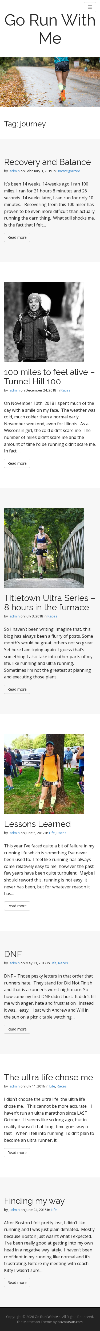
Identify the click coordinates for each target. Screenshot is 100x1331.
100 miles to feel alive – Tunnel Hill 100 (49, 376)
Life (52, 832)
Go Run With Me (50, 29)
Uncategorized (68, 170)
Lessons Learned (37, 824)
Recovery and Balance (47, 162)
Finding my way (34, 1201)
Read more (17, 237)
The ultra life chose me (48, 1077)
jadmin (14, 170)
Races (65, 390)
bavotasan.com (70, 1321)
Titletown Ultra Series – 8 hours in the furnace (49, 602)
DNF (13, 954)
